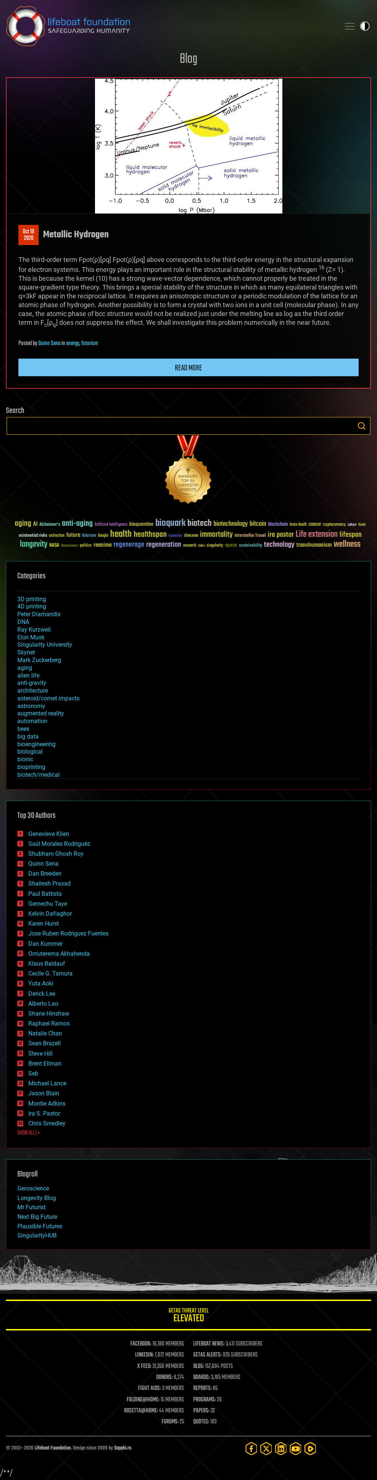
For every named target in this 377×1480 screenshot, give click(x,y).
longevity (33, 544)
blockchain (278, 525)
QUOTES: (201, 1422)
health (121, 534)
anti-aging (77, 523)
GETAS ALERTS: (207, 1355)
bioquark (170, 523)
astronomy (31, 706)
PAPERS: (201, 1411)
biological (30, 751)
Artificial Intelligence (111, 524)
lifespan (350, 535)
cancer (315, 525)
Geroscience (33, 1188)
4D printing (31, 606)
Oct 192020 (28, 235)
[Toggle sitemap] (350, 26)
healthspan (150, 534)
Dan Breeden (44, 873)
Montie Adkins (47, 1103)
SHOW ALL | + (28, 1133)
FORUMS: (170, 1422)
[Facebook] (251, 1448)
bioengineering (36, 744)
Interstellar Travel (250, 536)
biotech (199, 523)
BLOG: (198, 1366)
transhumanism (314, 545)
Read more (188, 368)
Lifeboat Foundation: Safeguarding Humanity (170, 26)
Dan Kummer (45, 943)
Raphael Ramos (49, 1023)
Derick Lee (41, 993)
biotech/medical (38, 774)
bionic (25, 759)
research (189, 545)
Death (362, 525)
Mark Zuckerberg (39, 660)
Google (103, 536)
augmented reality (40, 713)
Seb (33, 1073)
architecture (32, 690)
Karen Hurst (43, 923)
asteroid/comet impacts (48, 698)
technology (279, 545)
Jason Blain (43, 1093)
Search (361, 426)
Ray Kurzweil (34, 629)
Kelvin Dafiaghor (50, 913)
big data (28, 736)
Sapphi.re (122, 1448)
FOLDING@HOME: (143, 1400)
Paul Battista (45, 893)
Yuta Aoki (40, 983)
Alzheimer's (49, 525)
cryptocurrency (334, 524)
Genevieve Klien (48, 833)
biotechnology (231, 524)
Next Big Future (37, 1216)
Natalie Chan (45, 1033)
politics (86, 545)
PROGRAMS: (204, 1400)
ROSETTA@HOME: (141, 1411)
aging (23, 523)
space (231, 545)
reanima (103, 545)
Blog (188, 59)
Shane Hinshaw (48, 1013)
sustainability (250, 546)
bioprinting (31, 767)
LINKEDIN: (144, 1355)
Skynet (26, 652)
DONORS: (164, 1377)
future (73, 535)
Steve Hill (40, 1053)
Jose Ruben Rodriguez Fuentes (68, 933)
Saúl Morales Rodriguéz (59, 843)
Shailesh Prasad (49, 883)
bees (23, 728)
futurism (89, 343)
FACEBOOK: (140, 1344)
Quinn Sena (49, 343)
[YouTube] (296, 1448)
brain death (298, 524)
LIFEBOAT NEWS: (209, 1344)
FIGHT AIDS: (149, 1388)
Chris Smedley (47, 1123)
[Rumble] (310, 1448)
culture (352, 525)
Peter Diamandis (38, 614)
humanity (175, 536)
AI (35, 524)
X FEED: (144, 1366)
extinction (56, 536)
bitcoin (258, 524)
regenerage (128, 545)
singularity (215, 545)
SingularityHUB (37, 1235)
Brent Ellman (44, 1063)
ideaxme (191, 536)
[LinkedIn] (281, 1448)
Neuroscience (69, 546)
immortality (216, 534)
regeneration (163, 544)
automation (32, 721)
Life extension (317, 534)
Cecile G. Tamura (50, 973)
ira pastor (281, 535)
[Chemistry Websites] (188, 471)
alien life (28, 675)
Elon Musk (31, 637)
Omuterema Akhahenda (59, 953)
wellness (347, 544)
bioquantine (141, 524)
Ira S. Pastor (44, 1113)
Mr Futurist (31, 1207)
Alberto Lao (43, 1003)
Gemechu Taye (47, 903)
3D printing (31, 599)
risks (201, 545)
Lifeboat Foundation (53, 1448)
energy (72, 343)
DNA (23, 621)
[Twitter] (266, 1448)
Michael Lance (47, 1083)
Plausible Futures (39, 1226)
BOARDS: (201, 1377)
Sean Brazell (44, 1043)
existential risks (33, 536)
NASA (54, 546)
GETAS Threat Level (188, 1316)
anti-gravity (31, 682)
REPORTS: (202, 1388)
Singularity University (44, 644)
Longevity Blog (36, 1198)
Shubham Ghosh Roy (56, 853)
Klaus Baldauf (46, 963)
